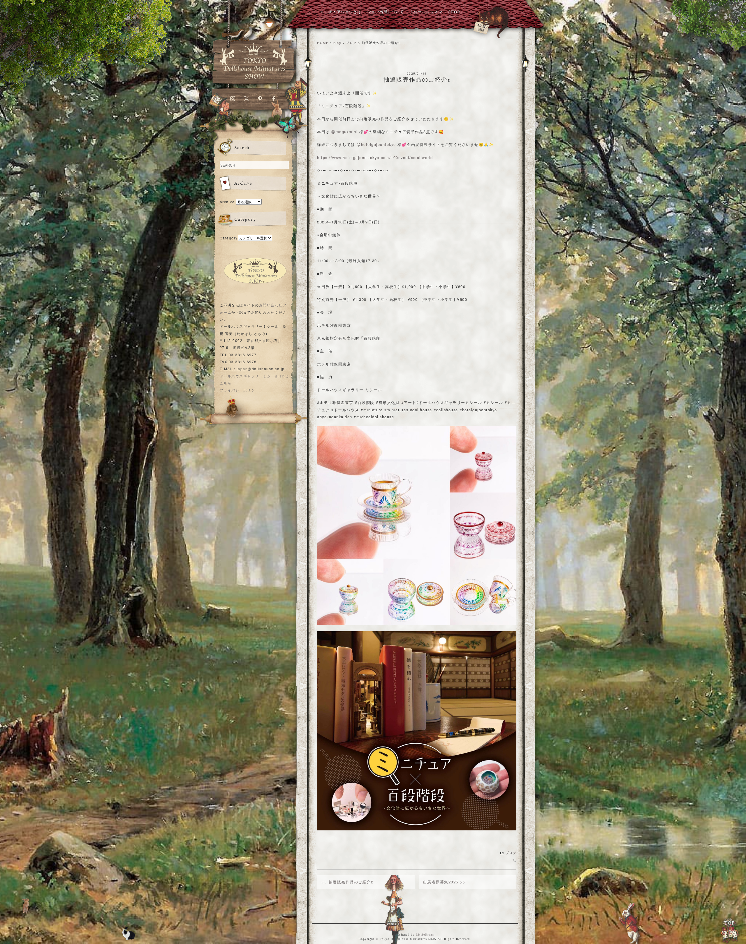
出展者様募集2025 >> (444, 882)
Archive (227, 201)
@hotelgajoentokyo (376, 144)
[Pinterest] (260, 99)
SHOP (454, 12)
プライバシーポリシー (239, 389)
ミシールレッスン (426, 12)
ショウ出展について (385, 12)
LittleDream (425, 934)
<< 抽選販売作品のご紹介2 (347, 882)
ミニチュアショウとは (341, 12)
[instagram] (232, 99)
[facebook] (273, 99)
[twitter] (246, 99)
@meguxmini (344, 131)
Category (229, 237)
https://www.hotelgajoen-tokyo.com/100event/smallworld (375, 157)
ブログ (511, 853)
